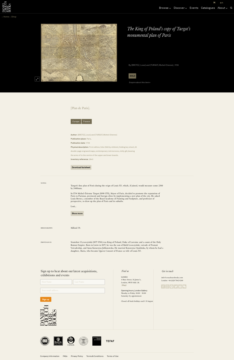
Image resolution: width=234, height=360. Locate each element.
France (86, 121)
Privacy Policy (77, 356)
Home (6, 16)
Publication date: (78, 143)
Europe (76, 121)
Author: (74, 135)
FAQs (65, 356)
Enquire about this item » (139, 82)
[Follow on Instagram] (167, 286)
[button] (214, 3)
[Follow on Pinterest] (172, 286)
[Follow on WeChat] (184, 286)
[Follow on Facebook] (163, 286)
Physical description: (80, 147)
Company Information (49, 356)
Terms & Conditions (94, 356)
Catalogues (208, 7)
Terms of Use (113, 356)
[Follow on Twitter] (176, 286)
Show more (77, 213)
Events (194, 7)
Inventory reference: (79, 159)
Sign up (45, 299)
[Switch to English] (221, 3)
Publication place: (78, 139)
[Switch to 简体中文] (227, 3)
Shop (13, 16)
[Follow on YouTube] (180, 286)
